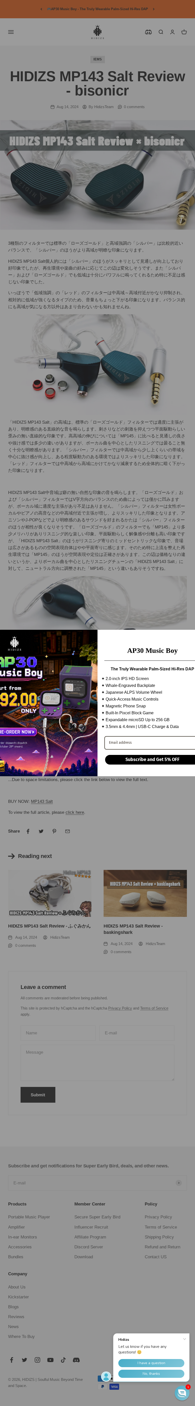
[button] (182, 1393)
